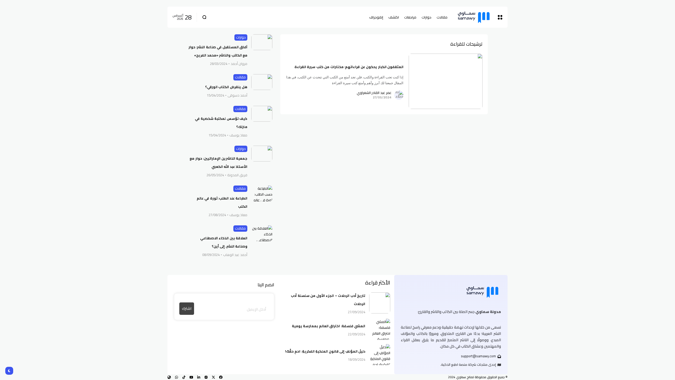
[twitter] (213, 377)
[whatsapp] (176, 377)
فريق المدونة (237, 175)
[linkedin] (198, 377)
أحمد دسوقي (237, 95)
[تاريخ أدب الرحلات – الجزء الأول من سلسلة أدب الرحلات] (379, 303)
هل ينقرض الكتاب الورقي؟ (226, 87)
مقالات (240, 77)
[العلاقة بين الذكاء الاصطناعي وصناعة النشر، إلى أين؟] (261, 233)
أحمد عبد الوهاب (235, 255)
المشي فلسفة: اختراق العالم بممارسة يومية (328, 326)
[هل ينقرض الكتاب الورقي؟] (261, 82)
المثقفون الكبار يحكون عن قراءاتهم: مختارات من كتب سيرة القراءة (349, 67)
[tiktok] (184, 377)
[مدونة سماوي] (473, 17)
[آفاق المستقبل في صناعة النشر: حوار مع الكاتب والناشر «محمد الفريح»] (261, 42)
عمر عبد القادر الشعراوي (374, 93)
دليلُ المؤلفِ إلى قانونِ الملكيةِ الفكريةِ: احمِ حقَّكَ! (325, 351)
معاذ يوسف (238, 135)
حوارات (241, 37)
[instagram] (206, 377)
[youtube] (191, 377)
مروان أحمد (239, 63)
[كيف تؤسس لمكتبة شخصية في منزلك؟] (261, 114)
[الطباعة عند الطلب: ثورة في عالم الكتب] (261, 193)
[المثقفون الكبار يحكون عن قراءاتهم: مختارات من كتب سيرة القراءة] (446, 81)
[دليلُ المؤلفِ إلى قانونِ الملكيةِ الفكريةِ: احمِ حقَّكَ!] (379, 354)
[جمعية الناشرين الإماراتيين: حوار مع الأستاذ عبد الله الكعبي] (261, 154)
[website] (169, 377)
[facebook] (221, 377)
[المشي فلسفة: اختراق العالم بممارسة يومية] (379, 329)
